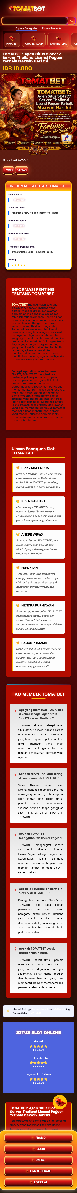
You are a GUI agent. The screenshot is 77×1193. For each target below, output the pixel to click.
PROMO (41, 1136)
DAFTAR (22, 170)
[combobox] (35, 20)
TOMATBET (20, 304)
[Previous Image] (3, 112)
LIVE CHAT (40, 1180)
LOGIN (8, 170)
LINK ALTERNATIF (40, 1169)
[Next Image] (74, 112)
